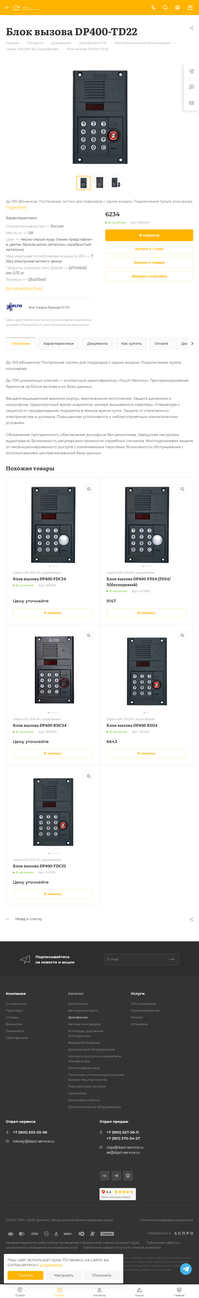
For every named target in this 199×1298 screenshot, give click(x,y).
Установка (139, 1024)
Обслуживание (143, 1004)
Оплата (161, 343)
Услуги (138, 993)
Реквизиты (15, 1031)
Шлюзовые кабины (84, 1100)
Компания (16, 993)
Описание (20, 343)
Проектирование (145, 1010)
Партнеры (14, 1010)
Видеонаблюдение (84, 1042)
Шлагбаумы (78, 1004)
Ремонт (137, 1017)
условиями (51, 1264)
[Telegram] (116, 1175)
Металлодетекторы (84, 1068)
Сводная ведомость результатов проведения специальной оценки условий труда (72, 1242)
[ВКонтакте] (104, 1175)
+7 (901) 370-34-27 (123, 1138)
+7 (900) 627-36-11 (123, 1132)
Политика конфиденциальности (166, 1220)
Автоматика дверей (84, 1024)
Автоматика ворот (83, 1010)
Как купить (131, 343)
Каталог (76, 993)
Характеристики (58, 343)
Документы (97, 343)
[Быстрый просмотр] (88, 489)
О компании (16, 1004)
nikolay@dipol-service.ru (33, 1141)
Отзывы (12, 1017)
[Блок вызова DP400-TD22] (99, 117)
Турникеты (77, 1093)
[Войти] (177, 7)
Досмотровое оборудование (91, 1049)
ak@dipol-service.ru (123, 1152)
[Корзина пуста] (189, 7)
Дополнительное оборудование (94, 1107)
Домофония (78, 1017)
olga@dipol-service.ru (125, 1147)
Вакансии (14, 1024)
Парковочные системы (87, 1086)
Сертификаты (17, 1038)
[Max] (128, 1175)
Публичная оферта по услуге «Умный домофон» (122, 1247)
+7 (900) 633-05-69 (30, 1132)
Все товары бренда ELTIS (49, 307)
